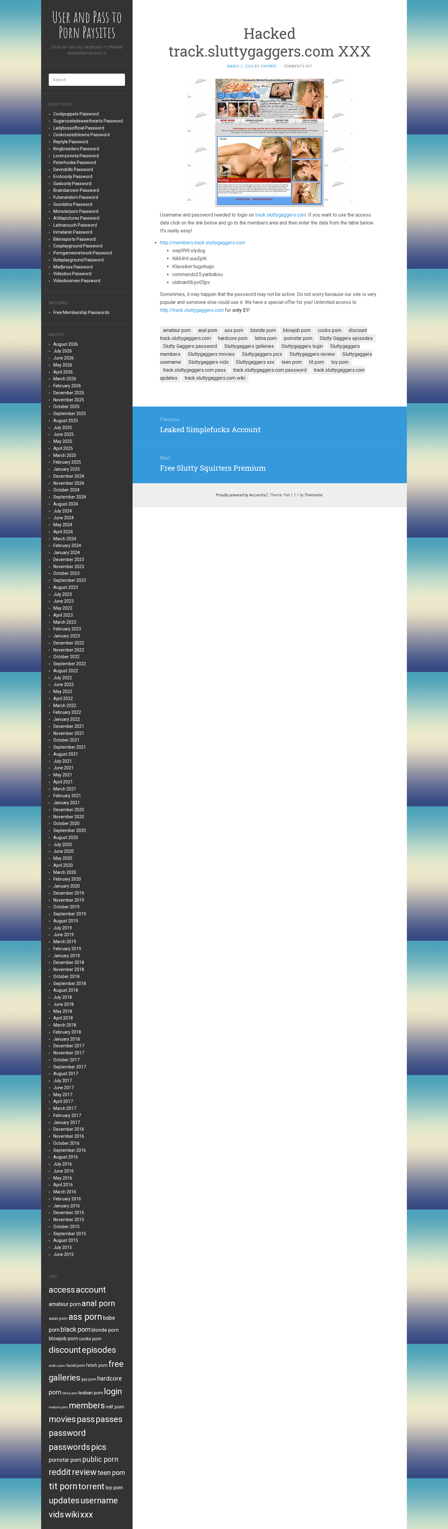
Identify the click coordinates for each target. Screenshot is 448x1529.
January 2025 (66, 469)
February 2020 (67, 879)
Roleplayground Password (78, 259)
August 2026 (65, 344)
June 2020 (63, 851)
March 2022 (64, 705)
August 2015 (65, 1240)
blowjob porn (63, 1338)
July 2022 (62, 677)
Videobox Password (72, 273)
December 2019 (68, 893)
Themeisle (313, 495)
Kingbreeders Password (76, 148)
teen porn (111, 1472)
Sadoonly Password (72, 183)
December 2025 (68, 392)
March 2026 (64, 378)
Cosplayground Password (77, 245)
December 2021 (68, 726)
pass (86, 1419)
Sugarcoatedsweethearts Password (88, 121)
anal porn (98, 1303)
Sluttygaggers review (312, 354)
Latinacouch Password (75, 225)
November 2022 (68, 650)
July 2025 (62, 427)
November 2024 (68, 483)
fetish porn (97, 1365)
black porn (76, 1329)
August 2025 (65, 420)
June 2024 (63, 517)
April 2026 (63, 372)
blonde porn (105, 1330)
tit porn (63, 1486)
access (62, 1290)
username (99, 1500)
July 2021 (62, 761)
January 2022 (66, 719)
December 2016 (68, 1129)
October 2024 (66, 489)
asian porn (58, 1318)
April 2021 (63, 781)
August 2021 (65, 754)
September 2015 (69, 1233)
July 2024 (62, 511)
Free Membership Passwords (81, 312)
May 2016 (62, 1178)
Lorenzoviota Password (76, 155)
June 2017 (63, 1087)
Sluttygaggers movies (211, 354)
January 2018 (66, 1039)
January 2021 (66, 802)
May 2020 (62, 858)
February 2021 (67, 795)
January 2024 (66, 552)
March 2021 (64, 788)
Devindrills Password (73, 169)
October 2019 (66, 906)
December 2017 (68, 1045)
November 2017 (68, 1052)
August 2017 (65, 1073)
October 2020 (66, 823)
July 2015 (62, 1247)
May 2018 (62, 1011)
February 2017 (67, 1115)
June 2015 (63, 1254)
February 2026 (67, 385)
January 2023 (66, 635)
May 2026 (62, 365)
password (67, 1433)
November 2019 (68, 900)
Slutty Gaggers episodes (346, 338)
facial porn (75, 1365)
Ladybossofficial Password (78, 128)
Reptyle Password (70, 141)
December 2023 (68, 559)
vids (56, 1514)
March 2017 (64, 1108)
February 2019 (67, 948)
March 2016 (64, 1191)
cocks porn (90, 1338)
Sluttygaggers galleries (249, 346)
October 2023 (66, 573)
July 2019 (62, 927)
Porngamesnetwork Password (82, 252)
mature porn (58, 1407)
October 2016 (66, 1143)
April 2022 (63, 698)
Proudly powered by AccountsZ (242, 495)
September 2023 (69, 580)
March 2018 (64, 1025)
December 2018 (68, 962)
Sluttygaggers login (302, 346)
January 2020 (66, 886)
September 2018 (69, 983)
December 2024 (68, 476)
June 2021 (63, 767)
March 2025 (64, 455)
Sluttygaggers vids (208, 362)
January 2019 (66, 955)
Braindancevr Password (76, 190)
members (87, 1405)
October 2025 (66, 406)
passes (109, 1419)
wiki (72, 1514)
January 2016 (66, 1205)
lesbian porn (91, 1393)
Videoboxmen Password (76, 280)
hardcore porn (232, 338)
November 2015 (68, 1219)
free (116, 1364)
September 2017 (69, 1066)
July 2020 (62, 844)
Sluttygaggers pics (262, 354)
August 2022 (65, 670)
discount (65, 1350)
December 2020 (68, 809)
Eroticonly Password (72, 176)
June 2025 (63, 434)
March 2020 (64, 872)
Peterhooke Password (74, 162)
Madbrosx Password (73, 267)
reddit (60, 1472)
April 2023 (63, 615)
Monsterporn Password (75, 211)
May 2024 (62, 524)
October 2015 (66, 1226)
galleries (64, 1378)
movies (62, 1419)
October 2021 (66, 740)
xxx (86, 1514)
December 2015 (68, 1212)
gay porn (88, 1379)
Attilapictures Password (76, 218)
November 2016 (68, 1136)
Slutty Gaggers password (190, 346)
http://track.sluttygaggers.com (192, 310)
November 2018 (68, 969)
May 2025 (62, 441)
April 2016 (63, 1184)
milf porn (115, 1407)
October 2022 (66, 656)
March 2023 (64, 622)
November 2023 (68, 566)
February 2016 (67, 1198)
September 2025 (69, 413)
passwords (69, 1447)
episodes (99, 1350)
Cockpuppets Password (76, 113)
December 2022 (68, 642)
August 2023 (65, 587)
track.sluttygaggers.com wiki (215, 378)
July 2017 (62, 1080)
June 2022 (63, 684)
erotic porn (57, 1366)
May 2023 (62, 608)
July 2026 (62, 350)
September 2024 (69, 496)
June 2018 (63, 1004)
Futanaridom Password (75, 197)
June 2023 (63, 601)
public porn (100, 1459)
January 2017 (66, 1122)
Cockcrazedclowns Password (81, 134)
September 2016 (69, 1150)
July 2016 (62, 1164)
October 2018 (66, 976)
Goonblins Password (72, 204)
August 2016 (65, 1157)
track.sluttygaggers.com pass (194, 370)
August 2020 (65, 837)
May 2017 (62, 1094)
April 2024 (63, 531)
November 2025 (68, 399)
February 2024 (67, 545)
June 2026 (63, 358)
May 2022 (62, 691)
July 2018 (62, 997)
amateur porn (65, 1304)
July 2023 (62, 594)
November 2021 (68, 733)
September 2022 (69, 663)
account (91, 1290)
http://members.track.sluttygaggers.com (202, 243)
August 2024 (65, 504)
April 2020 (63, 865)
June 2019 (63, 934)
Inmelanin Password (72, 232)
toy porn (114, 1488)
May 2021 (62, 774)
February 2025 (67, 462)
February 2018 (67, 1032)
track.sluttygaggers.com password (270, 370)
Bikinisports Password (74, 239)
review (84, 1472)
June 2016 (63, 1171)
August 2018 (65, 990)
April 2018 (63, 1018)
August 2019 (65, 920)
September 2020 (69, 830)
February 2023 (67, 628)
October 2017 (66, 1059)
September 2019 (69, 913)
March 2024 (64, 538)
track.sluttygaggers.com (280, 215)
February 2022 (67, 712)
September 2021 (69, 747)
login (113, 1391)
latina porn (70, 1393)
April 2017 (63, 1101)
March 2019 (64, 941)
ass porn (85, 1317)
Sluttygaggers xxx (255, 362)
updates (64, 1500)
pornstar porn (65, 1460)
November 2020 (68, 816)
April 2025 (63, 448)
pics (98, 1447)
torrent (91, 1486)
